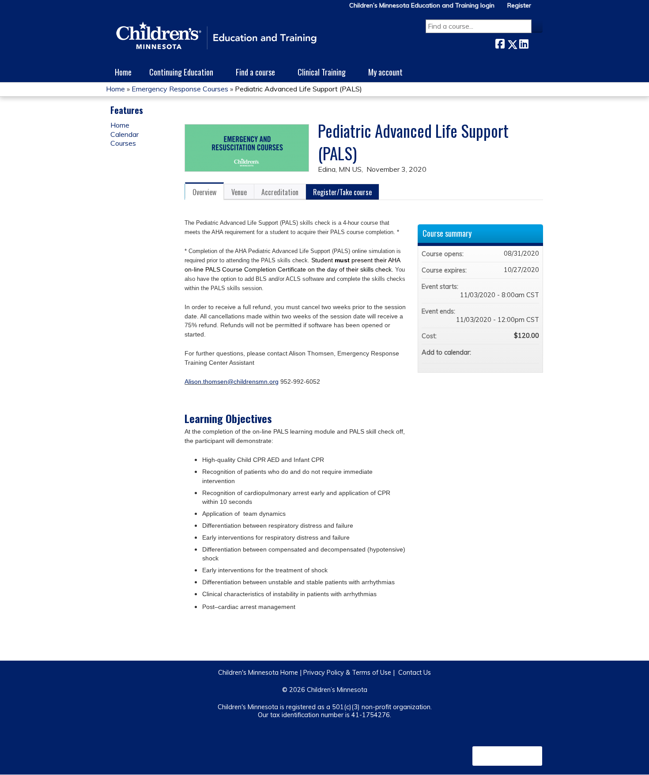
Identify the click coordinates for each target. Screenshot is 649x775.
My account (385, 72)
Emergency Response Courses (180, 88)
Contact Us (414, 673)
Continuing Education (181, 72)
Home (123, 72)
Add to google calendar (497, 352)
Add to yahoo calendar (509, 352)
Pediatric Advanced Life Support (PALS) (298, 88)
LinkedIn (523, 43)
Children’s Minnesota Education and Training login (421, 5)
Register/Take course (342, 192)
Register (519, 5)
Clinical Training (322, 72)
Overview (204, 192)
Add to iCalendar (520, 352)
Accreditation (279, 192)
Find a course (255, 72)
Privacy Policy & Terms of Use (347, 673)
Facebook (499, 43)
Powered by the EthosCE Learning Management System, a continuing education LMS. (507, 756)
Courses (123, 143)
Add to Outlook (532, 352)
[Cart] (540, 8)
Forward (535, 43)
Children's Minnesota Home (258, 673)
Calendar (124, 134)
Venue (239, 192)
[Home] (216, 36)
